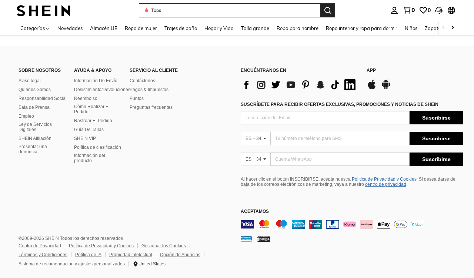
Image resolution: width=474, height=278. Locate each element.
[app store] (372, 88)
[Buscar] (327, 10)
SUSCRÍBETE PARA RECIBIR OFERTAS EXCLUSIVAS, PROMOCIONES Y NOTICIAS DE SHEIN (339, 104)
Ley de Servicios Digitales (35, 127)
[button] (438, 10)
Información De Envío (95, 80)
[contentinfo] (352, 224)
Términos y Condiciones (43, 254)
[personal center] (394, 10)
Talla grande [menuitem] (255, 28)
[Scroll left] (443, 28)
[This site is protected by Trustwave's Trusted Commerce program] (246, 238)
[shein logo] (43, 10)
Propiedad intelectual (130, 254)
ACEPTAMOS (255, 211)
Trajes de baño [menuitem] (180, 28)
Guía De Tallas (89, 129)
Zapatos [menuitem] (434, 28)
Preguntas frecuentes (151, 107)
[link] (409, 10)
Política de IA (88, 254)
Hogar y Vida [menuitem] (219, 28)
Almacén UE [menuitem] (103, 28)
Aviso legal (30, 80)
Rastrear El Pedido (93, 120)
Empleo (26, 116)
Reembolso (85, 98)
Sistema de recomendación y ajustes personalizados (72, 264)
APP (371, 70)
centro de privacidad (385, 184)
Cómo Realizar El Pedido (92, 109)
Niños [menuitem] (411, 28)
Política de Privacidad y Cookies (384, 179)
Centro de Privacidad (40, 245)
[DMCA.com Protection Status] (263, 238)
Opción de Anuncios (180, 254)
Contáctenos (142, 80)
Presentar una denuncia (33, 149)
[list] (300, 84)
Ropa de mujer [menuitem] (141, 28)
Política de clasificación (97, 147)
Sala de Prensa (34, 107)
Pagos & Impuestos (149, 89)
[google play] (386, 88)
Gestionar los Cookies (163, 245)
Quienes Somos (35, 89)
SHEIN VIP (85, 138)
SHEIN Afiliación (35, 138)
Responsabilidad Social (43, 98)
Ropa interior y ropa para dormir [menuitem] (361, 28)
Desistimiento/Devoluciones (102, 89)
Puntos (137, 98)
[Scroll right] (452, 28)
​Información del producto (89, 158)
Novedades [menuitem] (70, 28)
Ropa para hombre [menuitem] (297, 28)
